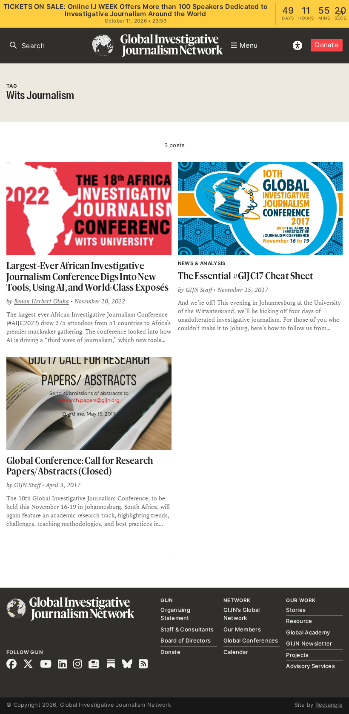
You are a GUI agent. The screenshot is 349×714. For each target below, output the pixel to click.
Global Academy (308, 632)
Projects (297, 654)
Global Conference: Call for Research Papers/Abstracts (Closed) (79, 465)
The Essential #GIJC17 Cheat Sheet (246, 275)
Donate (326, 45)
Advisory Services (310, 666)
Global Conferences (250, 640)
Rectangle (329, 704)
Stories (296, 609)
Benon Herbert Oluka (41, 301)
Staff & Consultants (187, 629)
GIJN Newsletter (309, 643)
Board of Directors (185, 640)
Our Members (242, 629)
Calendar (235, 651)
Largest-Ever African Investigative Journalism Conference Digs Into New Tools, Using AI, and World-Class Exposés (87, 276)
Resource (299, 620)
